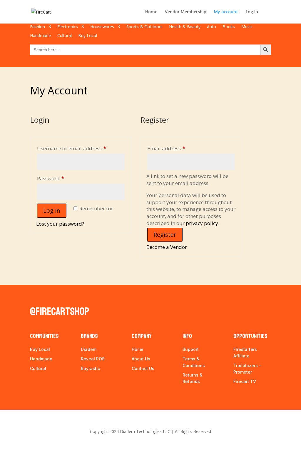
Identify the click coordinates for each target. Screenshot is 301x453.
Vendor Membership (185, 12)
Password (61, 178)
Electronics (67, 27)
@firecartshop (59, 311)
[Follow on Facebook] (34, 296)
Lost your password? (60, 223)
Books (229, 27)
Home (151, 12)
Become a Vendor (166, 247)
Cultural (64, 36)
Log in (51, 210)
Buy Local (87, 36)
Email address (176, 148)
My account (226, 12)
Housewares (102, 27)
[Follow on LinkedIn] (47, 296)
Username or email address (81, 148)
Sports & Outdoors (144, 27)
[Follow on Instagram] (59, 296)
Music (246, 27)
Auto (211, 27)
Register (164, 235)
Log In (252, 12)
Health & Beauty (184, 27)
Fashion (37, 27)
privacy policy (202, 223)
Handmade (40, 36)
